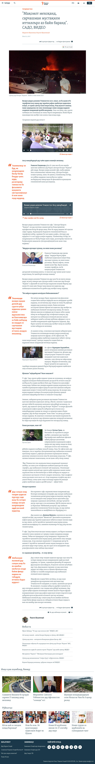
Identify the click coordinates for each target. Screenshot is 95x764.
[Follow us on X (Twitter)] (67, 747)
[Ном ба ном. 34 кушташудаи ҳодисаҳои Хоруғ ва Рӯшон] (35, 717)
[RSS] (75, 747)
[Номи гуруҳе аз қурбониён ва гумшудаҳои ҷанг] (82, 717)
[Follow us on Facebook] (53, 747)
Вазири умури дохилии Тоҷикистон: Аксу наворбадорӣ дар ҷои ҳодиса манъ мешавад (57, 205)
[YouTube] (78, 3)
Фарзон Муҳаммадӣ (43, 33)
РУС (73, 3)
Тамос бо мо (5, 757)
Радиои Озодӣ (34, 129)
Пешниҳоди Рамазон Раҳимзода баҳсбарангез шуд (43, 127)
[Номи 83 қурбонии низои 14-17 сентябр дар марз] (59, 717)
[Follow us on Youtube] (58, 747)
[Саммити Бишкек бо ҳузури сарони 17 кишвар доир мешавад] (16, 684)
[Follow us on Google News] (49, 747)
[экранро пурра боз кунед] (71, 150)
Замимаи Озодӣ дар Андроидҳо (34, 746)
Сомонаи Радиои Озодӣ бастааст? (12, 750)
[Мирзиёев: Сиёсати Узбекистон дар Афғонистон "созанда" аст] (47, 684)
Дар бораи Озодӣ (6, 746)
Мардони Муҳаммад (29, 33)
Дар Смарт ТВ (28, 753)
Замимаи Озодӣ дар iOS (32, 750)
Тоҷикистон (27, 9)
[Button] (46, 41)
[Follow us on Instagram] (62, 747)
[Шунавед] (84, 3)
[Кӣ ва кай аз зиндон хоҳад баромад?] (12, 717)
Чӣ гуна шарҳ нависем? (9, 753)
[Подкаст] (80, 747)
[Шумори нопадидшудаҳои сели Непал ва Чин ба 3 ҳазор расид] (78, 684)
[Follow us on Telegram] (71, 747)
